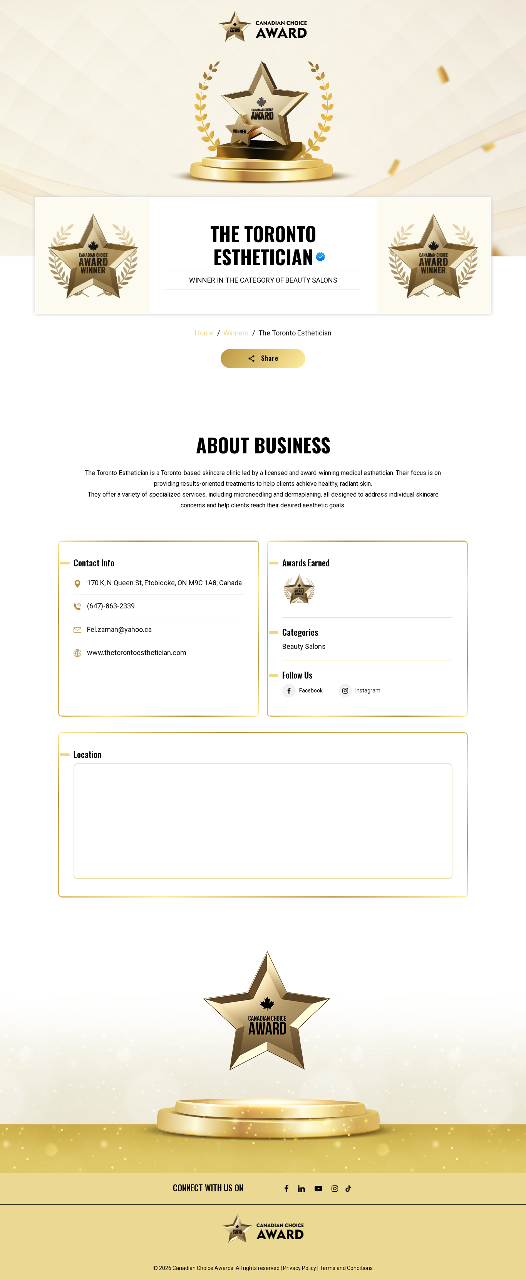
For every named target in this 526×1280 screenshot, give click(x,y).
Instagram (367, 691)
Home (204, 333)
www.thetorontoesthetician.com (136, 652)
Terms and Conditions (346, 1268)
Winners (236, 333)
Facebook (311, 691)
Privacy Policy (299, 1268)
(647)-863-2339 (111, 606)
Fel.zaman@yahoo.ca (119, 629)
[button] (263, 358)
